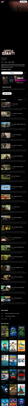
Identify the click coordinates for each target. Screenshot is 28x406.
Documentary (4, 69)
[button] (23, 2)
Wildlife (9, 69)
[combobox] (22, 99)
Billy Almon (7, 313)
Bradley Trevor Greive (14, 313)
